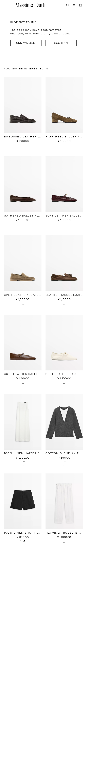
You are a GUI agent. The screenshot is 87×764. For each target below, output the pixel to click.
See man (61, 43)
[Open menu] (6, 4)
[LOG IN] (74, 4)
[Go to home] (30, 5)
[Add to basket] (22, 146)
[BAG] (80, 4)
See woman (26, 43)
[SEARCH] (67, 4)
